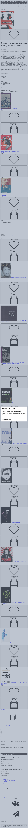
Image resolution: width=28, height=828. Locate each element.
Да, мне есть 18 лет (7, 419)
